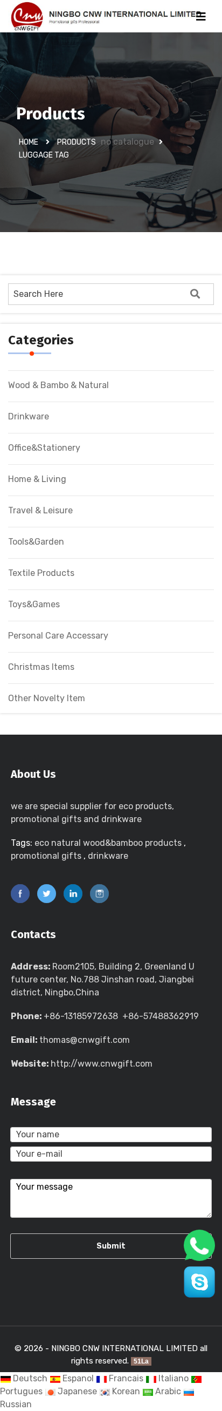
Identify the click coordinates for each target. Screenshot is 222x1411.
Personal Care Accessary (58, 635)
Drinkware (28, 416)
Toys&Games (34, 604)
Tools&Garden (36, 542)
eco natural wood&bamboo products (108, 843)
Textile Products (41, 573)
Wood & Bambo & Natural (58, 385)
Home (28, 142)
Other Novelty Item (46, 698)
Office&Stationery (44, 448)
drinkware (108, 856)
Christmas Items (41, 667)
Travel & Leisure (40, 510)
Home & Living (37, 479)
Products (76, 142)
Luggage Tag (44, 155)
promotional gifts (46, 856)
